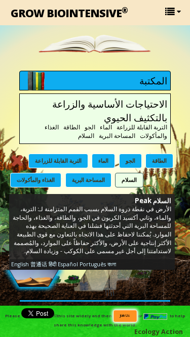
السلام (129, 179)
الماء (103, 160)
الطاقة (159, 160)
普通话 (38, 264)
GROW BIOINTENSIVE (69, 12)
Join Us (125, 315)
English (20, 264)
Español (68, 264)
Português (93, 264)
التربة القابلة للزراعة (58, 160)
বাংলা (111, 264)
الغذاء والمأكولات (36, 179)
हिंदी (52, 264)
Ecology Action (158, 331)
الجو (130, 160)
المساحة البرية (88, 179)
